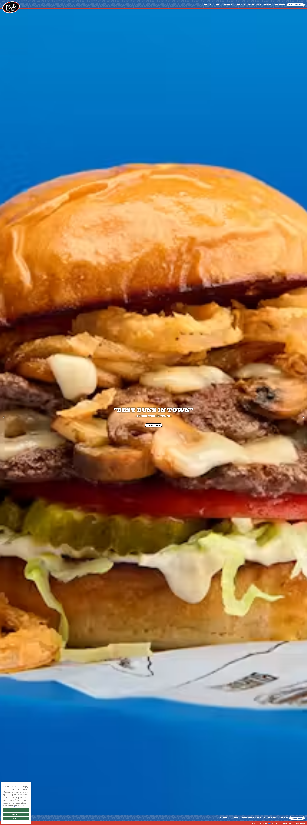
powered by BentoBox (8, 823)
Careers (234, 818)
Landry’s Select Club (249, 818)
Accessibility (255, 823)
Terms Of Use (17, 806)
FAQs (262, 818)
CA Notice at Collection (288, 823)
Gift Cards (271, 818)
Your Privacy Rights (276, 823)
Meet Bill (224, 818)
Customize (16, 818)
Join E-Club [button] (297, 818)
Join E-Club (283, 818)
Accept (16, 810)
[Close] (29, 784)
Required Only (16, 814)
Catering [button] (267, 5)
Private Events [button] (254, 5)
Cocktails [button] (240, 5)
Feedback (302, 823)
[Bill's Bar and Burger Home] (11, 7)
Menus (219, 5)
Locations (209, 5)
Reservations (295, 5)
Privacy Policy (263, 823)
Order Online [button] (279, 5)
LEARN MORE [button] (153, 428)
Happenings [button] (229, 5)
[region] (16, 803)
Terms (297, 823)
